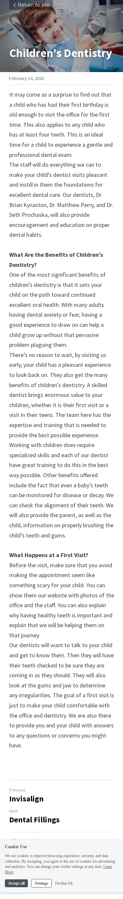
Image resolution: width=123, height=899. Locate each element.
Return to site (34, 5)
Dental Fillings (34, 820)
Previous (17, 790)
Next (13, 811)
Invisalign (26, 799)
